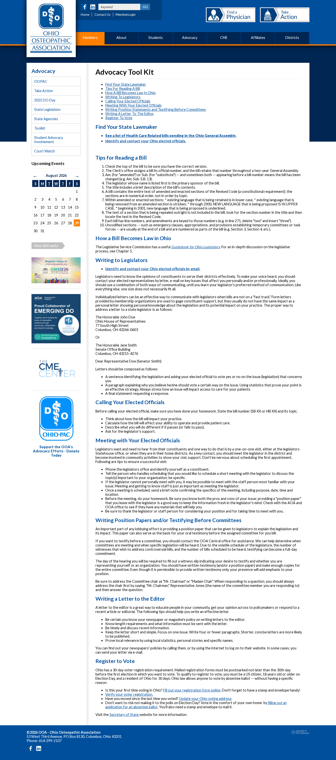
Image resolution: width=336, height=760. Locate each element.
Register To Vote (118, 118)
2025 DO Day (44, 100)
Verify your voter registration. (129, 694)
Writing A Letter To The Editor (129, 114)
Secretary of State (124, 714)
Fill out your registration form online (191, 690)
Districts (292, 37)
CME (224, 37)
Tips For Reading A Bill (122, 88)
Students (155, 37)
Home (85, 15)
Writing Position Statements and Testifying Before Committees (155, 109)
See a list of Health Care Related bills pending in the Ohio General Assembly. (170, 135)
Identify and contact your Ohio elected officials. (145, 141)
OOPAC (40, 81)
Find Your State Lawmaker (125, 84)
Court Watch (44, 151)
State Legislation (47, 109)
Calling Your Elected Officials (127, 101)
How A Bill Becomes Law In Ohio (130, 93)
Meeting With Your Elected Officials (133, 105)
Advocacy (189, 37)
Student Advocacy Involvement (48, 139)
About (121, 37)
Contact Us (102, 15)
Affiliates (258, 37)
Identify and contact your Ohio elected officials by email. (152, 269)
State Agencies (46, 119)
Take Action (43, 91)
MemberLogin (126, 15)
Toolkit (39, 128)
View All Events (46, 246)
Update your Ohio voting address (205, 698)
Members (90, 37)
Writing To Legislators (122, 97)
